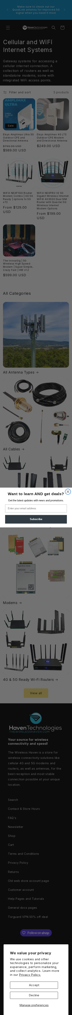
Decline (34, 995)
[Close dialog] (68, 491)
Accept (34, 985)
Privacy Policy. (30, 975)
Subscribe (36, 519)
